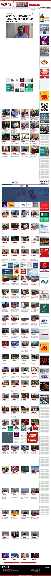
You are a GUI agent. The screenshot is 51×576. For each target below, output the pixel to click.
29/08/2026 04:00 (5, 128)
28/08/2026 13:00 (17, 182)
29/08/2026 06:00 (24, 116)
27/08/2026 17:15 (34, 373)
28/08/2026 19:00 (34, 153)
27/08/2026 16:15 (25, 386)
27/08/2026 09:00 (34, 412)
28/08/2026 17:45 (5, 294)
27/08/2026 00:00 (5, 472)
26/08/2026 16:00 (15, 559)
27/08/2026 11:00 (15, 412)
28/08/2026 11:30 (5, 320)
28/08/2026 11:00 (15, 320)
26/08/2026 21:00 (34, 472)
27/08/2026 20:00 (5, 373)
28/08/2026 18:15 (25, 281)
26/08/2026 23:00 (15, 472)
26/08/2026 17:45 (25, 537)
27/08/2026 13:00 (34, 399)
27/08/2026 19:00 (15, 373)
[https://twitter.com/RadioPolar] (13, 4)
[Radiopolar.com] (1, 8)
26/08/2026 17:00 (5, 559)
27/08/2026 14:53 (15, 399)
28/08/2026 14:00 (15, 307)
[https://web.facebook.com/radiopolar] (13, 3)
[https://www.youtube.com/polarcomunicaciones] (13, 6)
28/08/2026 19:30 (15, 153)
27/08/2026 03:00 (15, 450)
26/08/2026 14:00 (34, 559)
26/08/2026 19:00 (15, 515)
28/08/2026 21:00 (15, 141)
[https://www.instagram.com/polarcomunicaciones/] (13, 5)
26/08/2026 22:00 (25, 472)
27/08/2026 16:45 (15, 386)
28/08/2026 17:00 (25, 294)
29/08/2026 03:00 (15, 128)
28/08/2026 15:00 (5, 307)
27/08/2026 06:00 (25, 425)
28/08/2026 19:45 (5, 153)
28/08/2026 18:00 (34, 281)
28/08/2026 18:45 (15, 281)
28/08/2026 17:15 (15, 294)
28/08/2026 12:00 (34, 307)
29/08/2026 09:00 (5, 216)
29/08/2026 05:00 (34, 116)
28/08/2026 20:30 (24, 141)
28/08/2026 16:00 (34, 294)
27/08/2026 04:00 (5, 450)
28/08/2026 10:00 (25, 320)
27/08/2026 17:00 (5, 386)
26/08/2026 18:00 (15, 537)
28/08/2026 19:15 (24, 153)
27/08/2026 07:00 (15, 425)
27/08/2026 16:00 (34, 386)
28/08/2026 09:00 (34, 320)
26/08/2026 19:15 (5, 515)
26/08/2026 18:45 (25, 515)
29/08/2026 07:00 (15, 116)
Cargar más (20, 562)
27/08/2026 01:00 (34, 450)
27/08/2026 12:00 (5, 412)
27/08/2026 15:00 (5, 399)
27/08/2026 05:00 (34, 425)
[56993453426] (13, 2)
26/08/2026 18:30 (34, 515)
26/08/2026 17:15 (34, 537)
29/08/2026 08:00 (5, 116)
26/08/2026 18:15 (5, 537)
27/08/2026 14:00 (25, 399)
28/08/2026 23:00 (34, 128)
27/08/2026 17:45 (25, 373)
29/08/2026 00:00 (24, 128)
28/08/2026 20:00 (34, 141)
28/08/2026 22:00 (5, 141)
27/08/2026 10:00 (25, 412)
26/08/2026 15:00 (25, 559)
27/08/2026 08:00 (5, 425)
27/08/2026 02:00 (25, 450)
